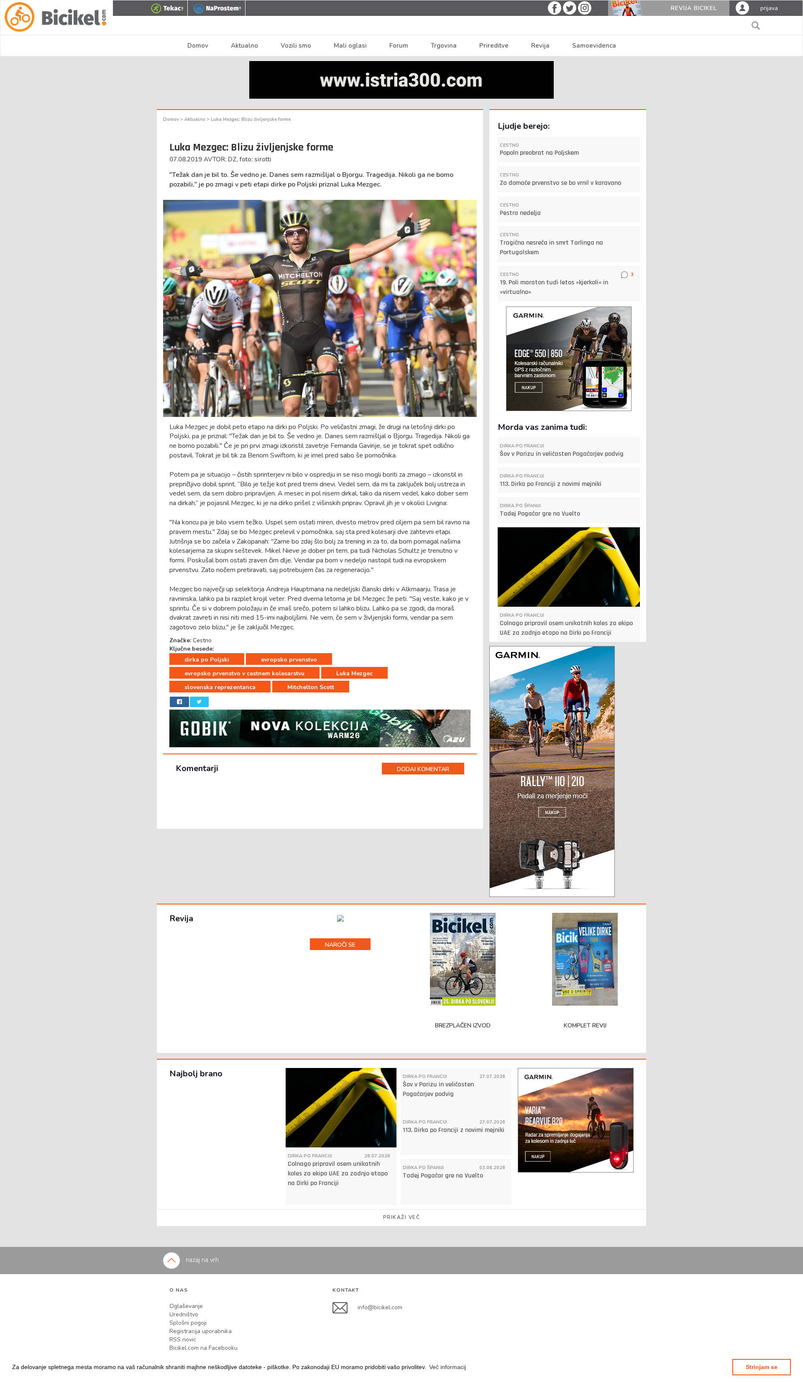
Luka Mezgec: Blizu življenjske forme (251, 119)
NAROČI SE (340, 945)
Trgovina (444, 45)
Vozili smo (296, 45)
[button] (447, 1367)
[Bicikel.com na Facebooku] (345, 1307)
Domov (197, 45)
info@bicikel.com (380, 1307)
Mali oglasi (350, 45)
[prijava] (742, 7)
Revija (540, 45)
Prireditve (494, 45)
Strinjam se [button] (761, 1367)
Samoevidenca (594, 45)
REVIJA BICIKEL (694, 8)
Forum (398, 45)
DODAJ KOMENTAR (423, 769)
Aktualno (244, 45)
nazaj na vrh (201, 1259)
